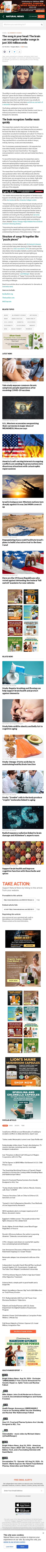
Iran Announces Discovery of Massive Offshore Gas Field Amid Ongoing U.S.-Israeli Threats (21, 1251)
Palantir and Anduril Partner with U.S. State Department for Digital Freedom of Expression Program (19, 1308)
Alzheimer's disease (15, 33)
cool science (21, 58)
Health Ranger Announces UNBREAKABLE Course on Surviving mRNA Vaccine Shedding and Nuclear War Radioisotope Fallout (21, 1410)
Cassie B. (14, 382)
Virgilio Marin (15, 47)
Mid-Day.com (6, 301)
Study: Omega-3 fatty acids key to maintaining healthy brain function (19, 763)
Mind (27, 59)
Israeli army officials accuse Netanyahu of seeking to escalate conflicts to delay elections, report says (21, 1133)
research (5, 61)
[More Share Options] (19, 51)
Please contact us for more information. (15, 921)
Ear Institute (11, 200)
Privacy (13, 1521)
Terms (19, 1521)
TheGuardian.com (8, 298)
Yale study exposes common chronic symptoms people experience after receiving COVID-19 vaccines (19, 387)
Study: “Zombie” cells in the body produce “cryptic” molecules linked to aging (22, 798)
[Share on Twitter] (14, 51)
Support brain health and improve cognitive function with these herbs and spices (21, 871)
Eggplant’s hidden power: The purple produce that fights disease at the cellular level (21, 1220)
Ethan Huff (14, 420)
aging (8, 56)
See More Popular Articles (23, 1331)
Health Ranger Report (11, 1370)
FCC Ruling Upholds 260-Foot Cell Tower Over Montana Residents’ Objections (19, 1299)
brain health (12, 58)
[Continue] (41, 1490)
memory (22, 59)
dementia (29, 58)
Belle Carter (15, 458)
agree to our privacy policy (14, 1542)
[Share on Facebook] (9, 51)
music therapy (33, 59)
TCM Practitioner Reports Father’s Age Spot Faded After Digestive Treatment (21, 1276)
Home (4, 33)
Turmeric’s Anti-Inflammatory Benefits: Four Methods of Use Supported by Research (22, 1204)
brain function (17, 318)
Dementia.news (7, 286)
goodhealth (6, 59)
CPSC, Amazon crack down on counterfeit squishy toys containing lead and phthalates (20, 1243)
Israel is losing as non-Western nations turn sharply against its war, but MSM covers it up (23, 504)
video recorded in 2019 (21, 249)
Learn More (9, 1547)
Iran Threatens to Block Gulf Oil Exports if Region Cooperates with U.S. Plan (20, 1156)
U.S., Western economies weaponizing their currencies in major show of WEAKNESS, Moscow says (20, 426)
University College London (27, 200)
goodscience (14, 59)
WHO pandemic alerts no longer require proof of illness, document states (20, 1212)
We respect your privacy (23, 1496)
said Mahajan (24, 274)
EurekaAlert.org (7, 294)
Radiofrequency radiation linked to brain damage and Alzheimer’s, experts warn (22, 834)
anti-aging (27, 56)
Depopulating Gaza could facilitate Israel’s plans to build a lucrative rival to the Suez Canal (22, 542)
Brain (32, 56)
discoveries (36, 58)
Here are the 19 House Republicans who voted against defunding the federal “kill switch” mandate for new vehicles (21, 580)
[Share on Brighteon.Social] (4, 51)
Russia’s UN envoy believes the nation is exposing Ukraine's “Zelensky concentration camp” (20, 1235)
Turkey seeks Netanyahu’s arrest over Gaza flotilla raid (22, 1139)
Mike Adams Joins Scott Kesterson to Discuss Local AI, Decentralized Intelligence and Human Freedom (22, 1396)
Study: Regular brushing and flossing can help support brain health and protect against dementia (21, 690)
